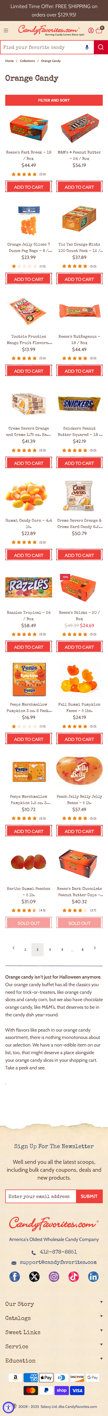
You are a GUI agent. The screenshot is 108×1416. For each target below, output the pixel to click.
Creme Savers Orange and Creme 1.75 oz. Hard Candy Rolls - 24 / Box (28, 432)
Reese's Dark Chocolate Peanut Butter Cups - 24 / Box (79, 892)
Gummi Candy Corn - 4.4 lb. (29, 524)
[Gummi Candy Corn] (28, 495)
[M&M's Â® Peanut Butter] (79, 127)
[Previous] (13, 949)
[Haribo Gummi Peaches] (28, 863)
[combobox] (54, 47)
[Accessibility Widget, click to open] (8, 1407)
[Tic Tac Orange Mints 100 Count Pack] (79, 219)
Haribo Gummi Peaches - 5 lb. (28, 892)
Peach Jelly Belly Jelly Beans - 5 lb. (79, 800)
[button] (87, 47)
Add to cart (28, 187)
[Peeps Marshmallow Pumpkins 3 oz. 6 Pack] (28, 679)
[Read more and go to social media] (14, 1276)
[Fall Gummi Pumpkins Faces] (79, 679)
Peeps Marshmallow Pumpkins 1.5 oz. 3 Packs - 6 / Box (28, 800)
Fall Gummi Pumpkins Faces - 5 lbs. (79, 708)
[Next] (94, 949)
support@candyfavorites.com (58, 1262)
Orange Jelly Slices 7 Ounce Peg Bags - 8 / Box (28, 248)
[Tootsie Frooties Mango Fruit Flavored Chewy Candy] (28, 311)
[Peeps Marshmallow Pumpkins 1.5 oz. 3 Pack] (28, 771)
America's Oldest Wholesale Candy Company (54, 1239)
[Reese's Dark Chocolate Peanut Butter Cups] (79, 863)
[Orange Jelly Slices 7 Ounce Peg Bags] (28, 219)
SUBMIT (89, 1196)
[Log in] (91, 30)
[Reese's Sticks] (79, 587)
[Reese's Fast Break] (28, 127)
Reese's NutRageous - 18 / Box (79, 340)
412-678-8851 (58, 1252)
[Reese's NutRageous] (79, 311)
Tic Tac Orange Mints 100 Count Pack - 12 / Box (79, 248)
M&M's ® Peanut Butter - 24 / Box (79, 156)
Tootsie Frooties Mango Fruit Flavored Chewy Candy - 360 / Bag (29, 340)
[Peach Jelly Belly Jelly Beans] (79, 771)
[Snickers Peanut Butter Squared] (79, 403)
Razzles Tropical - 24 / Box (29, 616)
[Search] (101, 47)
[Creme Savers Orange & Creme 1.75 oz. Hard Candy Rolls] (28, 403)
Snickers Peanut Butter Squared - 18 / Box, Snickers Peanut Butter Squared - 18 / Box (79, 432)
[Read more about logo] (54, 1232)
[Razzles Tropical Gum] (28, 587)
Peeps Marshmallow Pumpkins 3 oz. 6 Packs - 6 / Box (29, 708)
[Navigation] (6, 30)
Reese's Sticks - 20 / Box (79, 616)
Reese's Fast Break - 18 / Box (28, 156)
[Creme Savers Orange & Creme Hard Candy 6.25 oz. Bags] (79, 495)
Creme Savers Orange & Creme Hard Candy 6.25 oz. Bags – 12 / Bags (79, 524)
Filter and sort (54, 100)
